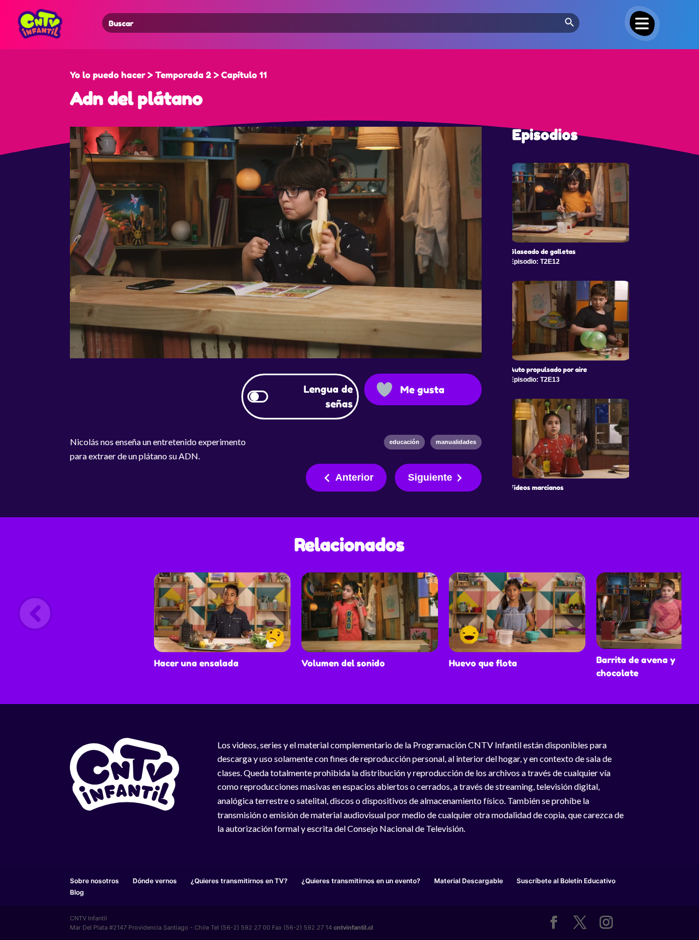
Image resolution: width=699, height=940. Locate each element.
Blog (77, 892)
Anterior (354, 477)
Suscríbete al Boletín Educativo (566, 881)
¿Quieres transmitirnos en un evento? (360, 881)
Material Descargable (468, 881)
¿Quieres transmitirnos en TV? (239, 881)
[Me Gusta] (384, 389)
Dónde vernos (155, 881)
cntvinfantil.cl (353, 927)
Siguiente (430, 477)
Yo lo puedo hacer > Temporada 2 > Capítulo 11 (168, 74)
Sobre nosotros (94, 881)
